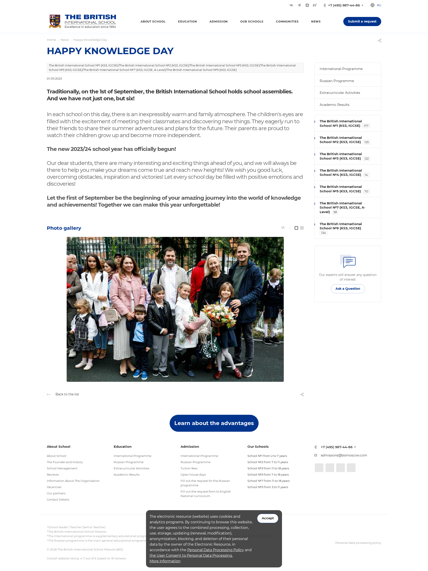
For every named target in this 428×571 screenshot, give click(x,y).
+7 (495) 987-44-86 (344, 5)
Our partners (56, 493)
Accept (268, 518)
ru (379, 5)
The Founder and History (65, 462)
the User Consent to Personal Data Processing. (191, 555)
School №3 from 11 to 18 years (268, 468)
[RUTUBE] (315, 5)
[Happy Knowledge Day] (175, 309)
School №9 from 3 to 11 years (267, 487)
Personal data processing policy (358, 542)
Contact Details (58, 499)
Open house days (193, 474)
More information (165, 561)
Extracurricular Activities (340, 92)
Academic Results (334, 105)
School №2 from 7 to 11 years (267, 462)
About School (56, 456)
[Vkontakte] (291, 5)
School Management (62, 468)
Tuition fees (189, 468)
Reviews (53, 474)
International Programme (341, 69)
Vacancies (54, 487)
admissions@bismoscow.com (344, 455)
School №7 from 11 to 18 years (268, 481)
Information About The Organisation (73, 481)
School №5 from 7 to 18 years (268, 474)
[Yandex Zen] (307, 5)
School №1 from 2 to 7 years (267, 456)
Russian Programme (337, 81)
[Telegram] (299, 5)
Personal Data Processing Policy (215, 550)
